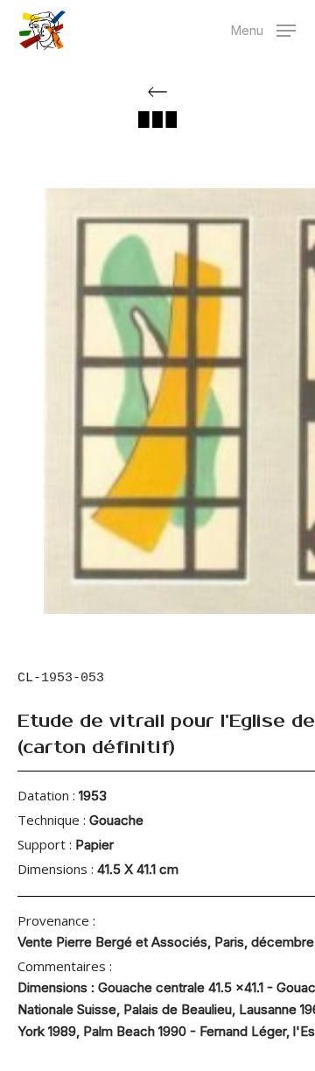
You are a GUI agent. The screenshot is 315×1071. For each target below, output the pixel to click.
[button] (263, 28)
